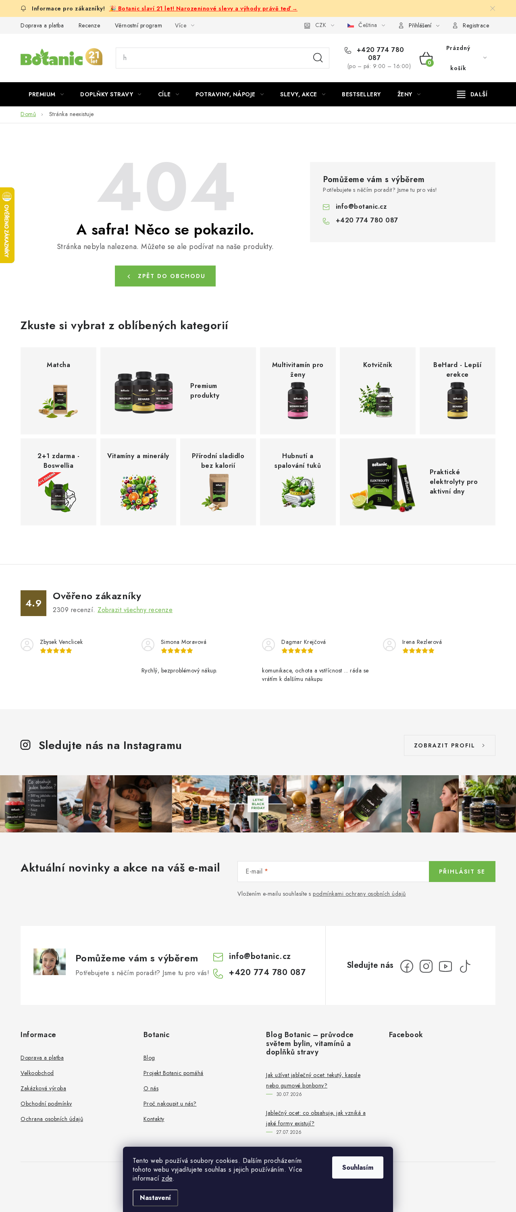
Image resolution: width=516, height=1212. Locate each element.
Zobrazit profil (444, 745)
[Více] (472, 94)
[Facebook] (406, 966)
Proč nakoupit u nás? (170, 1104)
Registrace (476, 25)
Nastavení (155, 1197)
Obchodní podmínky (46, 1104)
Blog (149, 1058)
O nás (151, 1088)
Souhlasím (357, 1167)
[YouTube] (445, 966)
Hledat (318, 58)
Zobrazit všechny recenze (135, 609)
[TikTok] (464, 966)
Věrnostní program (138, 25)
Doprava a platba (42, 25)
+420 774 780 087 (379, 54)
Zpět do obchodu (172, 276)
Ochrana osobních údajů (52, 1119)
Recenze (89, 25)
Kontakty (154, 1119)
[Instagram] (426, 966)
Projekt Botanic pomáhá (174, 1073)
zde (167, 1178)
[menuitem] (46, 94)
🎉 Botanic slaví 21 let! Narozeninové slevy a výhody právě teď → (203, 8)
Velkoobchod (37, 1073)
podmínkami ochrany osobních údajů (359, 894)
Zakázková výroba (43, 1088)
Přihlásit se (462, 871)
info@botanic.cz (361, 206)
